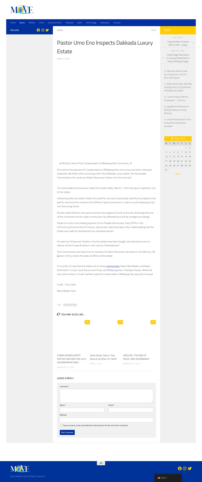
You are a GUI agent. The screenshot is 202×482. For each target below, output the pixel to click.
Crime (41, 22)
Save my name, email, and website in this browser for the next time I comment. (95, 425)
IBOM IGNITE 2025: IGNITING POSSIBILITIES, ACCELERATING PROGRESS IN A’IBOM (178, 87)
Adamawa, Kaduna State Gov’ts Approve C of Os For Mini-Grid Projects (175, 74)
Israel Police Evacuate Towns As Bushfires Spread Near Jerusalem (177, 122)
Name (63, 405)
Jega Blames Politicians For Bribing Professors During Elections (176, 110)
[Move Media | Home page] (21, 9)
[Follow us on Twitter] (47, 30)
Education (104, 22)
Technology (91, 22)
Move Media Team (70, 305)
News (22, 22)
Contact (117, 22)
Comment (64, 386)
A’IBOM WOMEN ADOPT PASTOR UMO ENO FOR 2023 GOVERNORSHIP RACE (71, 359)
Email (111, 405)
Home (13, 22)
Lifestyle (69, 22)
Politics (32, 22)
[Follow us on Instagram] (42, 30)
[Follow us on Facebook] (38, 30)
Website (63, 415)
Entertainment (55, 22)
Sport (79, 22)
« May (177, 174)
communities (112, 266)
